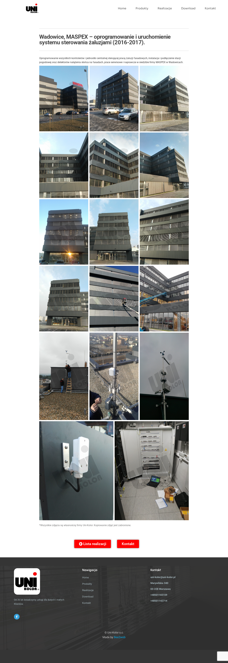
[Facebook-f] (17, 616)
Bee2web (119, 637)
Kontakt (210, 8)
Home (122, 8)
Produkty (142, 8)
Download (188, 8)
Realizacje (165, 8)
